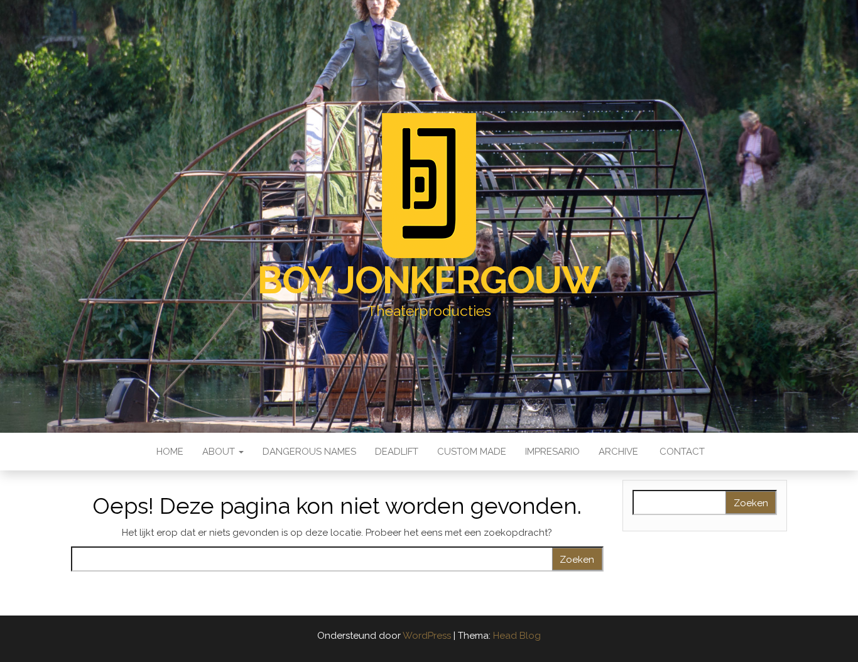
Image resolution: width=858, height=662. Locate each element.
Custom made (471, 451)
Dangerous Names (309, 451)
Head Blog (517, 635)
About (219, 451)
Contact (681, 451)
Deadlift (396, 451)
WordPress (427, 635)
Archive (618, 451)
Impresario (552, 451)
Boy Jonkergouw (429, 280)
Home (168, 451)
